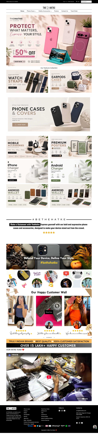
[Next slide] (54, 337)
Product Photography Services (31, 422)
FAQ (42, 412)
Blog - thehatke (27, 420)
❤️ (56, 430)
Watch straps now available (12, 1)
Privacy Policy (44, 416)
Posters (56, 11)
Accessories (26, 414)
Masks (25, 412)
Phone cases (27, 409)
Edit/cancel (44, 410)
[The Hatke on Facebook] (59, 411)
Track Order (74, 11)
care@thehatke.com (81, 410)
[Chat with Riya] (95, 427)
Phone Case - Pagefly (29, 424)
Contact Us (64, 11)
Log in (64, 1)
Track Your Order (45, 409)
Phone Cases (31, 11)
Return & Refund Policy (47, 418)
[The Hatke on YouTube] (64, 411)
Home (22, 11)
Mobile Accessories (45, 11)
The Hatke (52, 430)
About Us (26, 418)
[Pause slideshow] (91, 337)
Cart (78, 1)
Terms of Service (45, 420)
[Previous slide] (43, 337)
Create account (71, 1)
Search (25, 416)
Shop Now (49, 312)
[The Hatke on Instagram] (62, 411)
